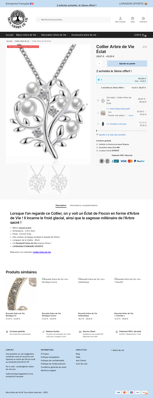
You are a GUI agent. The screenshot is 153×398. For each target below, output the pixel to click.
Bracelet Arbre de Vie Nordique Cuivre (51, 314)
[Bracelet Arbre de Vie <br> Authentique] (94, 294)
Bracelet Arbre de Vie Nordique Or (15, 314)
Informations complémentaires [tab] (83, 205)
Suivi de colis (81, 364)
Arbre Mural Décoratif (120, 109)
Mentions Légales (48, 370)
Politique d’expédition (50, 357)
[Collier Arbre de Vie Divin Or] (146, 47)
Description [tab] (61, 205)
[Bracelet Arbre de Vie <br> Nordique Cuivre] (58, 294)
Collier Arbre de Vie (42, 252)
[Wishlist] (35, 281)
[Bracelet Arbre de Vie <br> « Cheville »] (130, 294)
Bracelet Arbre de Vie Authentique (87, 314)
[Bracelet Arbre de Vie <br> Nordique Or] (22, 294)
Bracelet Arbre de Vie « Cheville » (123, 314)
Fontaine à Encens (118, 124)
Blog (78, 354)
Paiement (143, 22)
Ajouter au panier (127, 63)
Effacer (131, 115)
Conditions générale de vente (53, 367)
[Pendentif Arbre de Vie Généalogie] (143, 47)
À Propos (45, 354)
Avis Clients (81, 360)
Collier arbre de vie (22, 41)
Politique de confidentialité (52, 360)
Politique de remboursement (53, 364)
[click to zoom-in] (48, 104)
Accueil (9, 41)
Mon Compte (120, 22)
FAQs (133, 22)
